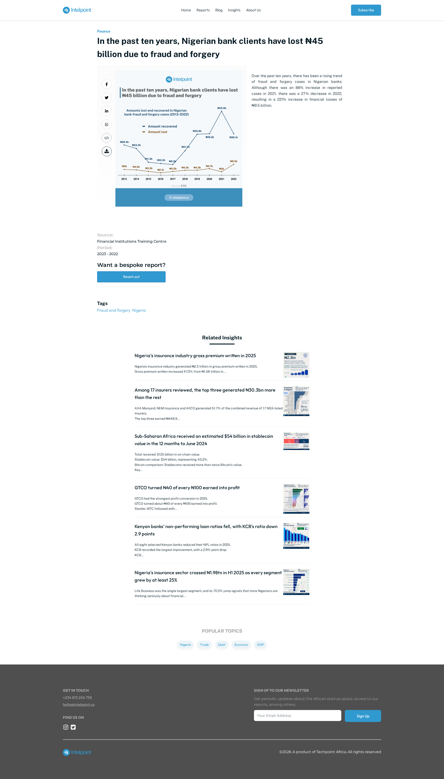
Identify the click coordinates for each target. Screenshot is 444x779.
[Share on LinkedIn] (106, 111)
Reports (203, 10)
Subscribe (366, 10)
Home (186, 10)
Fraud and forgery (113, 310)
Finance (103, 31)
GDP (260, 645)
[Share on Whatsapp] (106, 124)
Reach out (131, 276)
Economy (241, 645)
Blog (218, 10)
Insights (234, 10)
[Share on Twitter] (106, 98)
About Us (253, 10)
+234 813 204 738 (77, 697)
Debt (221, 645)
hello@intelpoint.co (79, 704)
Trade (204, 645)
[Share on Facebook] (106, 84)
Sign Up (363, 716)
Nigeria (139, 310)
